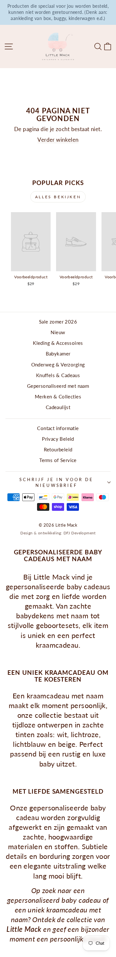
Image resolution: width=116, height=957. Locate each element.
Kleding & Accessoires (58, 343)
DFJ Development (79, 532)
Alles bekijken (58, 196)
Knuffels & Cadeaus (58, 375)
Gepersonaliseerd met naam (58, 386)
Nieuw (58, 332)
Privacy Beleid (58, 439)
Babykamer (58, 353)
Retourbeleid (58, 449)
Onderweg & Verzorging (58, 364)
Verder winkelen (57, 140)
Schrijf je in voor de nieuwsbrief (56, 482)
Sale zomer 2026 (58, 321)
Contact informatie (58, 428)
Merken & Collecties (58, 396)
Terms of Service (58, 460)
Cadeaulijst (58, 407)
